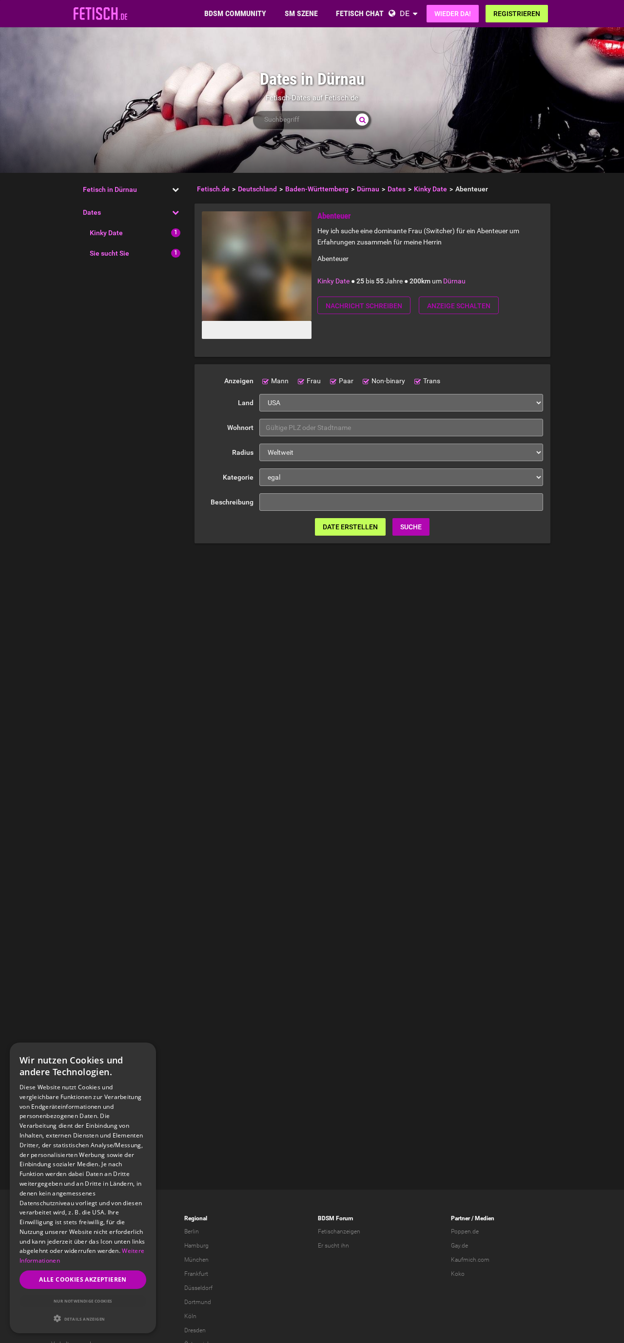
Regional (195, 1218)
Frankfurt (196, 1273)
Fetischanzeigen (339, 1231)
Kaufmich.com (470, 1259)
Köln (190, 1316)
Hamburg (196, 1245)
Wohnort (240, 427)
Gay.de (459, 1245)
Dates (92, 212)
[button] (83, 1318)
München (196, 1259)
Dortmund (197, 1302)
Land (246, 403)
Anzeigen (239, 381)
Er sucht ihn (333, 1245)
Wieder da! (452, 14)
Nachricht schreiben (364, 306)
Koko (458, 1273)
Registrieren (516, 14)
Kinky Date (106, 233)
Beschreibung (232, 502)
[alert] (83, 1188)
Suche (411, 527)
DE (405, 13)
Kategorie (238, 477)
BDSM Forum (335, 1218)
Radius (243, 452)
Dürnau (454, 281)
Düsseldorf (198, 1288)
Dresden (195, 1330)
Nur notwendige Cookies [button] (83, 1301)
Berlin (191, 1231)
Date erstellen (350, 527)
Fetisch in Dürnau (110, 189)
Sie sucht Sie (109, 253)
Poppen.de (465, 1231)
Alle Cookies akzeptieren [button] (83, 1279)
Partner (460, 1218)
